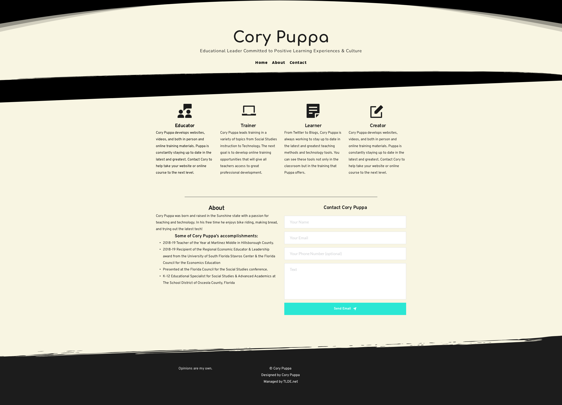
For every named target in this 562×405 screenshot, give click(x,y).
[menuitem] (261, 62)
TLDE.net (290, 382)
